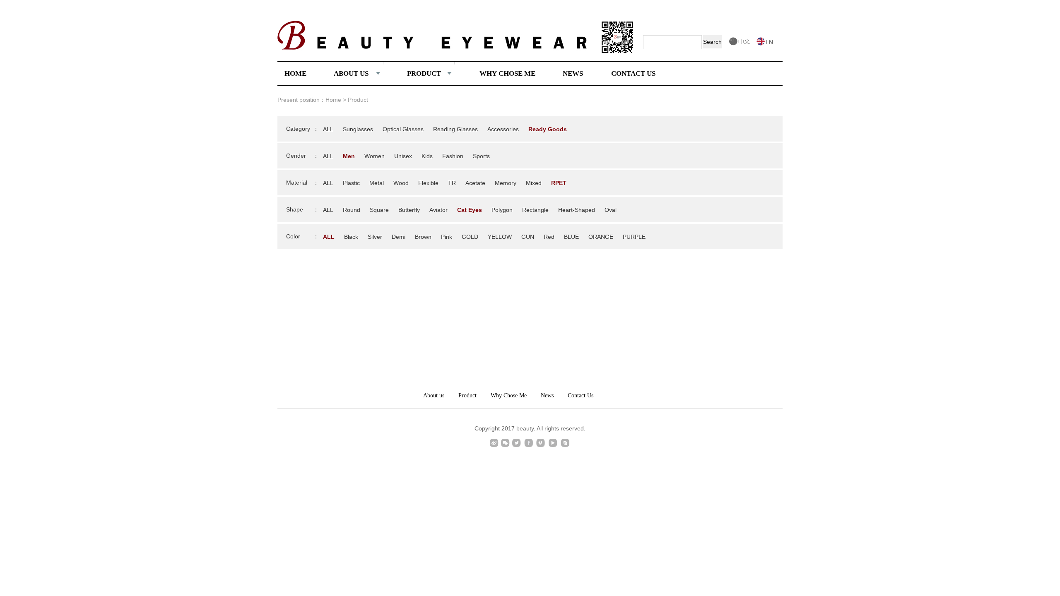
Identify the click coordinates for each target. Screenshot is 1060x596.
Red (549, 236)
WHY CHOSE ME (507, 73)
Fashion (452, 156)
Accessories (503, 129)
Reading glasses (455, 129)
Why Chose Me (509, 395)
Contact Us (580, 395)
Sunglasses (358, 129)
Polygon (502, 210)
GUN (527, 236)
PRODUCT (424, 73)
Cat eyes (469, 210)
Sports (481, 156)
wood (401, 183)
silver (375, 236)
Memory (505, 183)
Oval (611, 210)
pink (446, 236)
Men (349, 156)
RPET (558, 183)
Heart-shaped (576, 210)
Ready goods (547, 129)
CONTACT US (633, 73)
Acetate (475, 183)
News (547, 395)
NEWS (573, 73)
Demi (398, 236)
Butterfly (409, 210)
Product (467, 395)
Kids (427, 156)
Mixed (534, 183)
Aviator (438, 210)
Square (379, 210)
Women (374, 156)
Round (351, 210)
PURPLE (634, 236)
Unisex (403, 156)
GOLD (470, 236)
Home (333, 99)
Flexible (428, 183)
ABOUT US (351, 73)
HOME (295, 73)
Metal (376, 183)
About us (433, 395)
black (351, 236)
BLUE (571, 236)
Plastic (351, 183)
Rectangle (535, 210)
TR (452, 183)
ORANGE (600, 236)
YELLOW (500, 236)
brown (423, 236)
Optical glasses (403, 129)
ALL (328, 129)
